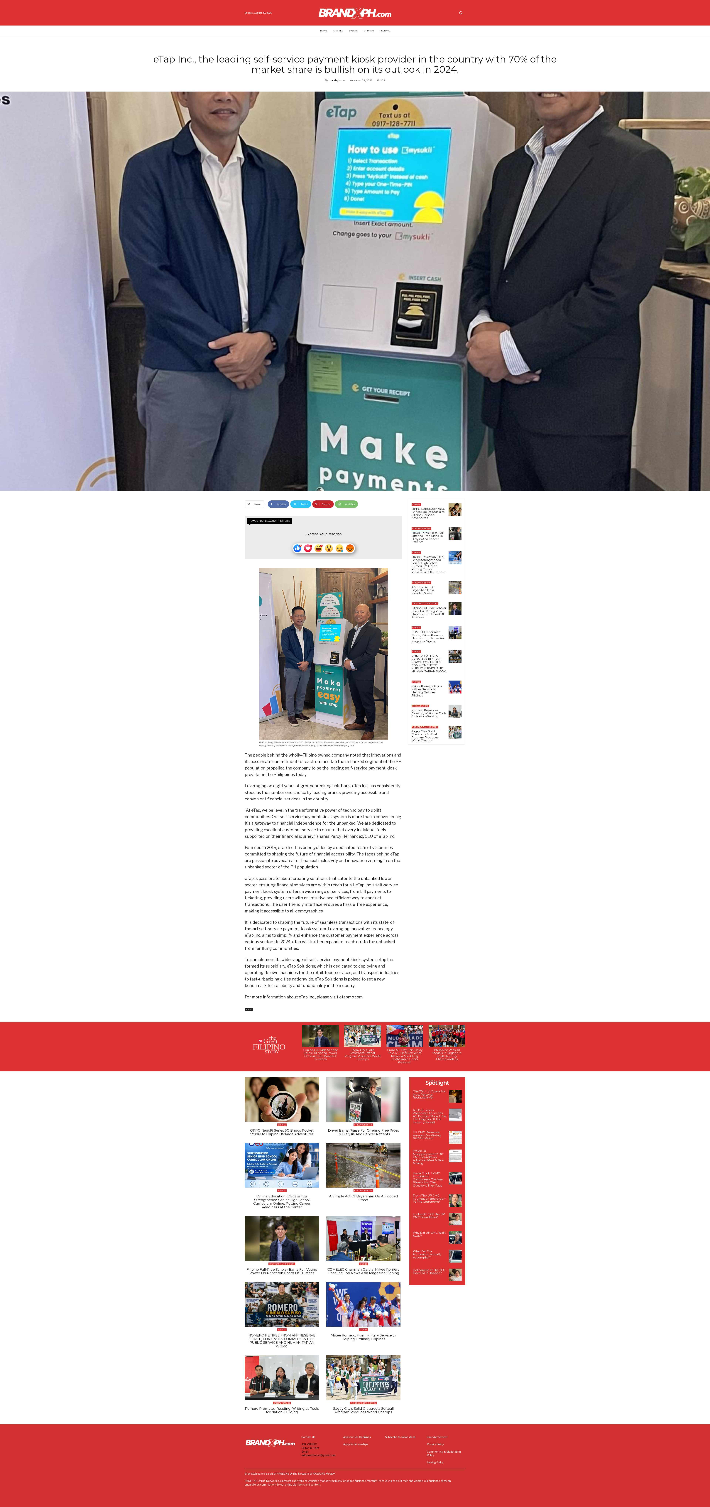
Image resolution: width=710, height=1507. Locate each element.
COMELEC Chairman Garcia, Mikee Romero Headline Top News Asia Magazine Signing (428, 636)
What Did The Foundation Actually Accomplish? (427, 1254)
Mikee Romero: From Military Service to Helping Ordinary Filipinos (427, 690)
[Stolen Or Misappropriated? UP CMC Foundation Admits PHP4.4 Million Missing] (455, 1156)
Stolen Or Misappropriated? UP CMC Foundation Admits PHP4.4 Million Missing (428, 1157)
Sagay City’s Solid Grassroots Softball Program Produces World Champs (425, 736)
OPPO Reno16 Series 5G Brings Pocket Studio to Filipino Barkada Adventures (428, 513)
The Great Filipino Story (425, 604)
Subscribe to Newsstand (400, 1437)
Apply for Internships (355, 1444)
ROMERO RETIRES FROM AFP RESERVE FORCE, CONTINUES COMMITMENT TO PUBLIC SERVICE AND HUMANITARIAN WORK (429, 663)
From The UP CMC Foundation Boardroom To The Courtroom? (429, 1198)
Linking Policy (435, 1462)
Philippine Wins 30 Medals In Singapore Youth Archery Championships (446, 1054)
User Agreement (437, 1437)
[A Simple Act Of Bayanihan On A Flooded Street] (455, 587)
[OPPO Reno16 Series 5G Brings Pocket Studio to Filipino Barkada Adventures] (455, 509)
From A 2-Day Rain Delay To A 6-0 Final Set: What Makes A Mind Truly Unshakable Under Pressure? (404, 1056)
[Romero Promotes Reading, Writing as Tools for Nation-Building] (455, 711)
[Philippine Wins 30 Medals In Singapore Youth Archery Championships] (447, 1036)
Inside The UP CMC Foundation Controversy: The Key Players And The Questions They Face (428, 1179)
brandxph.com (337, 80)
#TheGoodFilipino (421, 528)
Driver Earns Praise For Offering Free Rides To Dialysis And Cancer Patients (427, 537)
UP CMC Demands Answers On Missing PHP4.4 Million (427, 1135)
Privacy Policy (435, 1444)
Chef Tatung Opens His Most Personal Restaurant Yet (429, 1094)
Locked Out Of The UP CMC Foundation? (429, 1215)
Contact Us (308, 1437)
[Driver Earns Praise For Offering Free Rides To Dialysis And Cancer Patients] (455, 533)
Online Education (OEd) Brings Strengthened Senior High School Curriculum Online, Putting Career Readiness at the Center (428, 564)
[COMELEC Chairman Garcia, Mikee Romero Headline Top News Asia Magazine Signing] (455, 632)
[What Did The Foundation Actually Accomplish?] (455, 1256)
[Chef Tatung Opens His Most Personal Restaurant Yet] (455, 1096)
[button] (460, 12)
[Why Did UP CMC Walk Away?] (455, 1237)
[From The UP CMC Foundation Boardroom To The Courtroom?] (455, 1200)
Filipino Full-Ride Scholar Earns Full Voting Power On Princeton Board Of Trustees (429, 612)
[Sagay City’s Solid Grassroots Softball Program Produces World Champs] (455, 732)
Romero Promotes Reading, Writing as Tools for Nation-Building (429, 713)
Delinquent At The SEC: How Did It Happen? (429, 1271)
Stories (249, 1009)
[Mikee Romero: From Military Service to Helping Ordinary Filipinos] (455, 687)
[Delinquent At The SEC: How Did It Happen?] (455, 1275)
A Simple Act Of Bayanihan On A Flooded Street (423, 590)
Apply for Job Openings (357, 1437)
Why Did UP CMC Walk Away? (429, 1234)
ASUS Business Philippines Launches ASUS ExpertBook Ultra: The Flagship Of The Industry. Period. (430, 1116)
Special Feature (420, 706)
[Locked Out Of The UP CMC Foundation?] (455, 1219)
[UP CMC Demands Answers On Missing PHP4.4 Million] (455, 1137)
